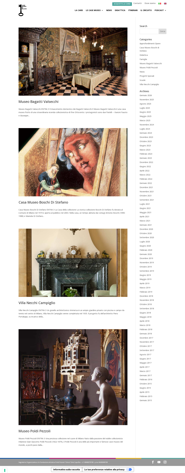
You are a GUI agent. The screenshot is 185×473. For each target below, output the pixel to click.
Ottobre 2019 (146, 266)
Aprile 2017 (144, 367)
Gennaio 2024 (146, 133)
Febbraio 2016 (146, 379)
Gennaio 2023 (146, 158)
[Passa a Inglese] (165, 4)
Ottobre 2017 (146, 346)
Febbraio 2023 (146, 154)
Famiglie (143, 59)
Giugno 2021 (145, 208)
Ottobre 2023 (146, 141)
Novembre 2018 (147, 300)
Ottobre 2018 (146, 304)
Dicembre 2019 (146, 258)
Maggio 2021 (145, 212)
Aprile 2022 (144, 170)
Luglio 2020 (145, 241)
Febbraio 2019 (146, 292)
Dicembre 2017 (146, 338)
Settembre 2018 (147, 308)
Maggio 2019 (145, 279)
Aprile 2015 (144, 392)
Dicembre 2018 (146, 296)
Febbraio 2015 (146, 396)
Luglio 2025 (145, 108)
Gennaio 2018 (146, 333)
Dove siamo (150, 3)
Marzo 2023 (145, 149)
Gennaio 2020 (146, 254)
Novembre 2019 (147, 262)
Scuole (142, 80)
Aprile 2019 (144, 283)
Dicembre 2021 (146, 187)
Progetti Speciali (147, 76)
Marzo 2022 (145, 174)
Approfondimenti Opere (150, 43)
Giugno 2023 (145, 145)
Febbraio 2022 (146, 179)
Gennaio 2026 (146, 95)
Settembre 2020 (147, 237)
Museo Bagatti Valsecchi (39, 101)
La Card (79, 10)
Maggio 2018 (145, 317)
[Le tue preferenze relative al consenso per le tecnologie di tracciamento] (4, 470)
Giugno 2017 (145, 358)
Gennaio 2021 (146, 225)
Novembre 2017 (147, 342)
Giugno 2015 (145, 388)
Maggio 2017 (145, 362)
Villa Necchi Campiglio (37, 302)
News (109, 10)
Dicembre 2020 (146, 229)
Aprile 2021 (144, 216)
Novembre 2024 (147, 124)
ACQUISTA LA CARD (122, 4)
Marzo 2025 (145, 120)
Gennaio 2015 (146, 400)
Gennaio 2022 (146, 183)
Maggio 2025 (145, 116)
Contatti (137, 3)
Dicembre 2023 (146, 137)
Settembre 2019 (147, 271)
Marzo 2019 (145, 287)
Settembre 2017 (147, 350)
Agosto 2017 (145, 354)
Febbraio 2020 (146, 250)
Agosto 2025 (145, 103)
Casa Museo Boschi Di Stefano (43, 202)
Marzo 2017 (145, 371)
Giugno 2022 (145, 166)
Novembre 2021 (147, 191)
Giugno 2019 (145, 275)
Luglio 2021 (145, 204)
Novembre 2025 (147, 99)
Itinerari (133, 10)
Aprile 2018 (144, 321)
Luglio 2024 (145, 129)
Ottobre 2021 (146, 195)
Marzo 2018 (145, 325)
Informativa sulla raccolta (66, 469)
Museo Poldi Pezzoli (35, 430)
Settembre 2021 (147, 200)
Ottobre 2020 (146, 233)
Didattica (120, 10)
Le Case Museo (93, 10)
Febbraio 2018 (146, 329)
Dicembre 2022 (146, 162)
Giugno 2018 (145, 312)
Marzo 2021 (145, 220)
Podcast (159, 10)
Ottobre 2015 (146, 383)
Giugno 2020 (145, 246)
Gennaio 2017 (146, 375)
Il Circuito (146, 10)
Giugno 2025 (145, 112)
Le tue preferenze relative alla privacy (104, 469)
